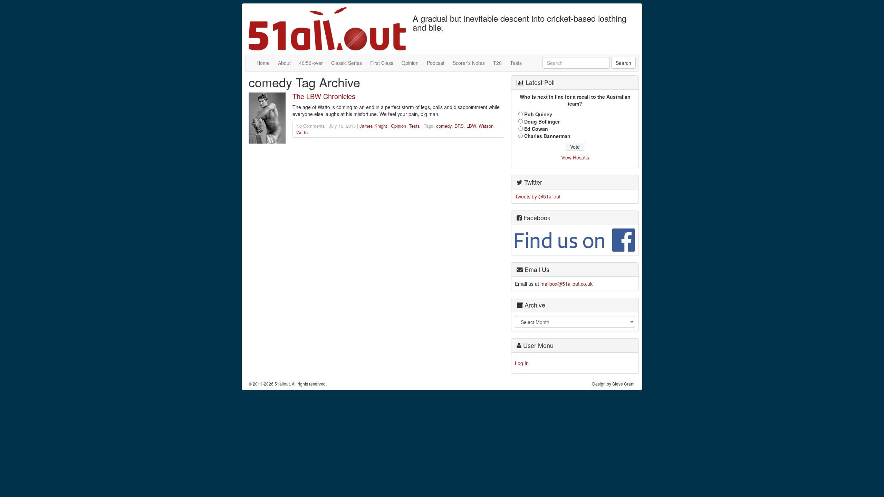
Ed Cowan (536, 128)
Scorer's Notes (469, 62)
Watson (486, 126)
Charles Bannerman (547, 136)
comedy (444, 126)
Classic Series (346, 62)
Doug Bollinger (542, 121)
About (284, 62)
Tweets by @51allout (537, 196)
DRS (459, 126)
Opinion (410, 62)
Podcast (435, 62)
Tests (516, 62)
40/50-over (311, 62)
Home (263, 62)
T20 (497, 62)
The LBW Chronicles (323, 96)
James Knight (373, 126)
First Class (381, 62)
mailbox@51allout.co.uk (566, 283)
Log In (522, 363)
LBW (471, 126)
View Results (575, 157)
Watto (302, 132)
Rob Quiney (538, 114)
